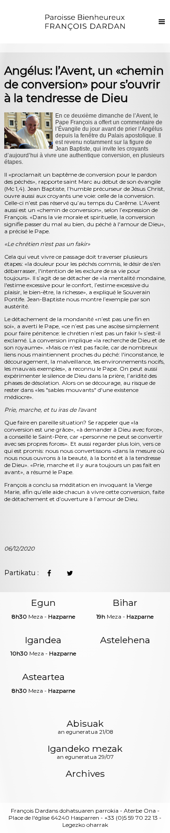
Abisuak (85, 727)
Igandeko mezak (85, 752)
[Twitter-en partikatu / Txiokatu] (70, 573)
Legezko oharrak (85, 824)
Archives (85, 773)
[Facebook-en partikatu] (49, 573)
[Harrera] (85, 22)
